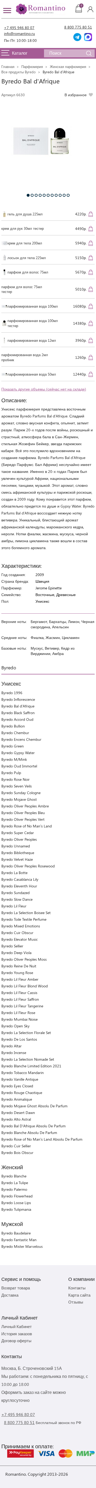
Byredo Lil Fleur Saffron (20, 999)
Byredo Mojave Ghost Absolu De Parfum (34, 1105)
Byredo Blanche (13, 1176)
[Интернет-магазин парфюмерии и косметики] (40, 9)
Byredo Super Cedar (17, 832)
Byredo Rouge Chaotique (21, 1092)
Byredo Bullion (13, 726)
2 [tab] (32, 195)
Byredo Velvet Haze (17, 859)
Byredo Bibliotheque (17, 852)
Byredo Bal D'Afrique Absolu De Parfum (33, 1125)
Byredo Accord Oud (17, 719)
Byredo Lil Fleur (13, 905)
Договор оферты (16, 1340)
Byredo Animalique (16, 1099)
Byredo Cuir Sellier (16, 1145)
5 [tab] (44, 195)
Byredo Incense (13, 1052)
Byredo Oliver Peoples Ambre (25, 806)
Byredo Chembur (15, 732)
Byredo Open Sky (15, 1025)
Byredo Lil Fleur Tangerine (22, 1005)
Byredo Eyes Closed (17, 1085)
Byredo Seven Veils (16, 786)
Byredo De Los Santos (19, 1039)
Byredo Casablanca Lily (19, 879)
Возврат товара (15, 1287)
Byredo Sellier (12, 945)
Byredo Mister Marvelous (22, 1246)
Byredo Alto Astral (16, 1119)
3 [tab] (36, 195)
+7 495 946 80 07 (19, 27)
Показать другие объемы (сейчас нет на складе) (43, 389)
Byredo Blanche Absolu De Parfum (29, 1132)
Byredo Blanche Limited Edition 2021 (31, 1065)
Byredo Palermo (14, 1189)
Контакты (77, 1287)
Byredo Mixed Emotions (20, 925)
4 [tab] (40, 195)
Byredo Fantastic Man (19, 1239)
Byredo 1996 (11, 692)
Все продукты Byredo (18, 72)
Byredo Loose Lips (16, 1202)
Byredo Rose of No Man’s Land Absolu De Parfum (41, 1139)
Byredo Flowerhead (17, 1196)
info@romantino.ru (19, 33)
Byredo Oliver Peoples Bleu (23, 812)
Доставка (9, 1295)
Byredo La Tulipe (14, 1182)
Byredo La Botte (14, 872)
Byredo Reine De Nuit (18, 965)
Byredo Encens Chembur (21, 739)
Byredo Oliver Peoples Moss (24, 959)
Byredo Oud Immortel (19, 766)
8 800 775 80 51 (78, 27)
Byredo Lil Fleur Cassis (19, 992)
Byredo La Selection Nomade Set (27, 1059)
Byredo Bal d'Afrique (17, 706)
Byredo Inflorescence (18, 699)
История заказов (16, 1333)
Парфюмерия (32, 66)
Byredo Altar (11, 1045)
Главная (7, 66)
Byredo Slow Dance (17, 899)
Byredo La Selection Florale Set (26, 1032)
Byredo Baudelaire (16, 1233)
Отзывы (75, 1302)
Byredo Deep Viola (16, 952)
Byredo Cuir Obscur (17, 932)
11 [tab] (68, 195)
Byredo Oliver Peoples (19, 839)
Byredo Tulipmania (16, 1209)
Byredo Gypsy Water (18, 752)
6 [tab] (48, 195)
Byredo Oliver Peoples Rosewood (28, 865)
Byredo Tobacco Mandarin (22, 1072)
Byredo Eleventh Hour (19, 885)
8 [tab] (56, 195)
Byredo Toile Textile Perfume (23, 919)
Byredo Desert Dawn (18, 1112)
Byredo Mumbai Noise (19, 1019)
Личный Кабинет (16, 1326)
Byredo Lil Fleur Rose (18, 1012)
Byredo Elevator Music (19, 939)
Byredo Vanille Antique (19, 1079)
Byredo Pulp (11, 772)
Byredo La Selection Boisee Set (26, 912)
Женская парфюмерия (68, 66)
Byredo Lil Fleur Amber (19, 979)
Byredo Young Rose (17, 972)
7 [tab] (52, 195)
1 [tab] (28, 195)
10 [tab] (64, 195)
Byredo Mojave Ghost (19, 799)
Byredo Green (12, 746)
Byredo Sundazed (15, 892)
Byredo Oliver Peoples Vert (23, 819)
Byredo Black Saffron (18, 712)
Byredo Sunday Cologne (21, 792)
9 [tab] (60, 195)
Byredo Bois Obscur (17, 1152)
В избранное (76, 94)
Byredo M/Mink (14, 759)
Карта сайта (79, 1295)
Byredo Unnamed (15, 845)
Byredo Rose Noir (15, 779)
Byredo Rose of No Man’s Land (26, 826)
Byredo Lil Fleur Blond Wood (24, 985)
